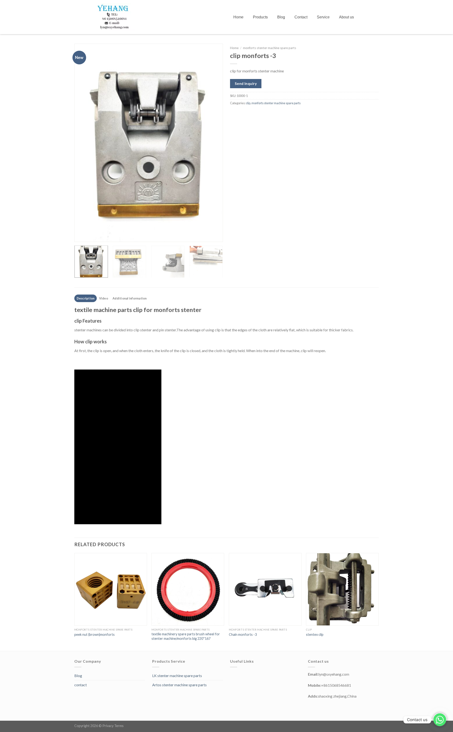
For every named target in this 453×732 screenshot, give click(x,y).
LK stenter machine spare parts (177, 675)
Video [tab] (103, 298)
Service (323, 17)
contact (80, 684)
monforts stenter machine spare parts (269, 48)
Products (260, 17)
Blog (281, 17)
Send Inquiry (246, 83)
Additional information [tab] (130, 298)
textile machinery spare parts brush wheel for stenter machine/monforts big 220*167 (185, 636)
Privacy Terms (113, 726)
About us (346, 17)
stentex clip (314, 634)
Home (238, 17)
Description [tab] (86, 298)
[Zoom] (80, 236)
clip (248, 103)
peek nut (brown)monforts (94, 634)
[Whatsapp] (439, 719)
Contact (300, 17)
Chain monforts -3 (243, 634)
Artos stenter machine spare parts (179, 684)
